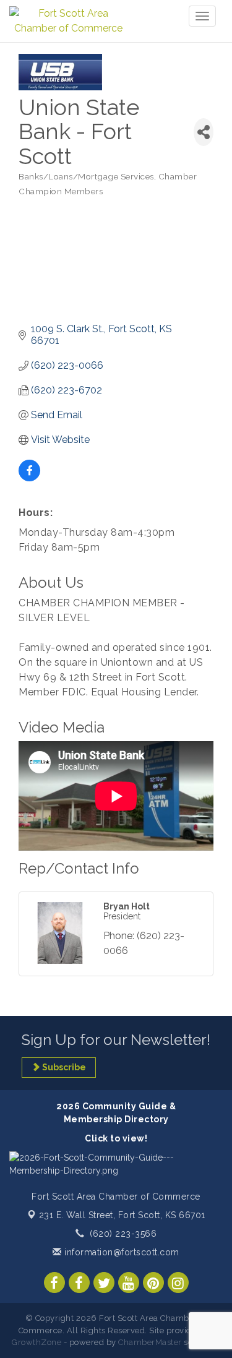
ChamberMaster (150, 1342)
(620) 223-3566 (123, 1234)
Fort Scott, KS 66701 (122, 1215)
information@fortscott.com (120, 1252)
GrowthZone (36, 1342)
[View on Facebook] (29, 478)
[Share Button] (203, 132)
